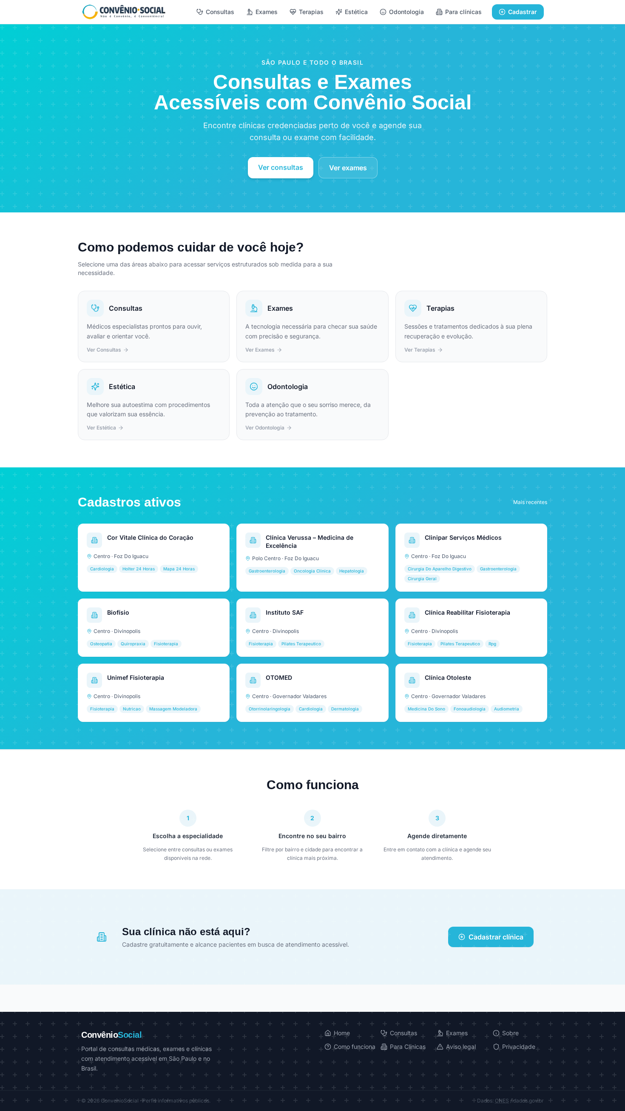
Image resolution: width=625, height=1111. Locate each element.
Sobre (510, 1033)
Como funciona (354, 1046)
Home (342, 1033)
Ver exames (348, 167)
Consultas (220, 11)
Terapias (311, 11)
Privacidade (518, 1046)
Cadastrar (522, 11)
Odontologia (406, 11)
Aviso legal (461, 1046)
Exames (267, 11)
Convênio (111, 1034)
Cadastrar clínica (496, 937)
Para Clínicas (408, 1046)
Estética (356, 11)
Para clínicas (463, 11)
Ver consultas (280, 167)
